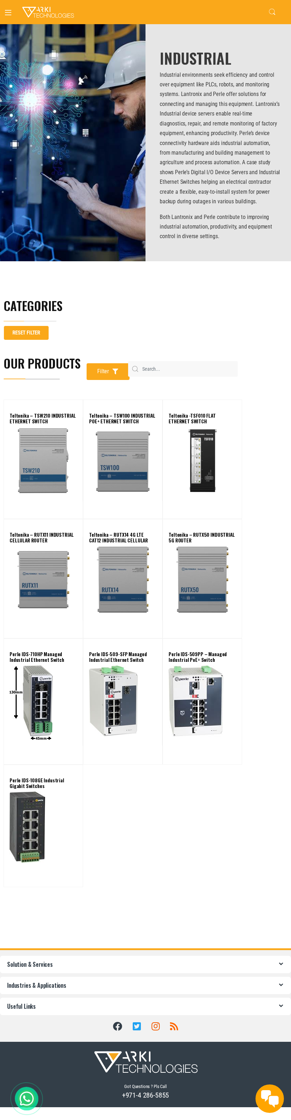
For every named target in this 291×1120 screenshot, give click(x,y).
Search (272, 12)
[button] (108, 371)
